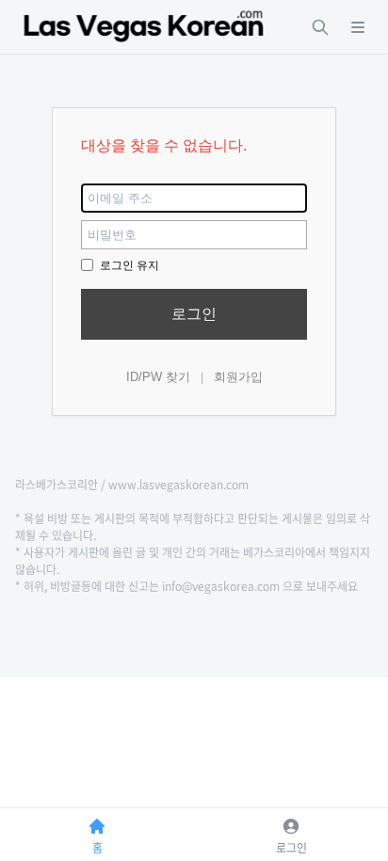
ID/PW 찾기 (158, 377)
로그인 (194, 314)
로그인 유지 (128, 265)
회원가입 (238, 377)
